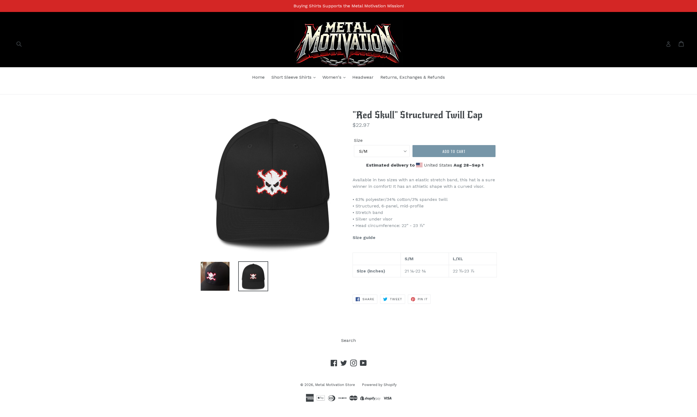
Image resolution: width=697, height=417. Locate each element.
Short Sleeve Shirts (292, 77)
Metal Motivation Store (335, 385)
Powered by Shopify (379, 385)
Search (348, 340)
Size (358, 140)
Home (258, 77)
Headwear (363, 77)
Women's (332, 77)
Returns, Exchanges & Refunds (412, 77)
